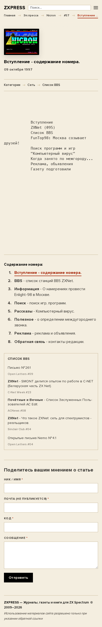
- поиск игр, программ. (40, 303)
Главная (9, 15)
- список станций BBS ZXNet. (44, 280)
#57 (66, 15)
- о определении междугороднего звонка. (55, 322)
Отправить (18, 577)
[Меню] (95, 7)
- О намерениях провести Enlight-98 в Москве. (49, 292)
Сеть (31, 85)
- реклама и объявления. (45, 333)
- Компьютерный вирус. (44, 311)
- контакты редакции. (49, 341)
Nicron (51, 15)
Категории (12, 85)
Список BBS (51, 85)
